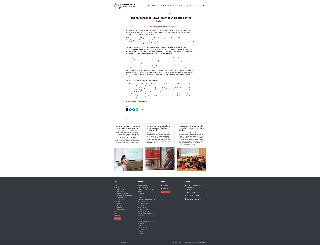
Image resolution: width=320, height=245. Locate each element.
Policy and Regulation (144, 203)
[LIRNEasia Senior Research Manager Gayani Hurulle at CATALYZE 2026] (128, 159)
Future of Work (142, 201)
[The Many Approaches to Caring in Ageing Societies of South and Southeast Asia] (160, 158)
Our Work (163, 5)
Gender (140, 217)
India (161, 38)
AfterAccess (141, 229)
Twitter (166, 185)
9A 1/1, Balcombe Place (194, 187)
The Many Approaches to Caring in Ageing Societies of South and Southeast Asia (158, 128)
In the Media (120, 199)
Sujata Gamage (154, 26)
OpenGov (140, 197)
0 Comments (172, 26)
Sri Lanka (173, 38)
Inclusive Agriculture (143, 185)
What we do (120, 189)
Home (148, 5)
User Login (117, 218)
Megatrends (141, 193)
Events (119, 205)
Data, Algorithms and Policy (145, 189)
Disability (140, 225)
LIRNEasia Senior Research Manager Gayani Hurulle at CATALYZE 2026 (128, 127)
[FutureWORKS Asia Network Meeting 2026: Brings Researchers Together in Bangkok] (191, 159)
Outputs (119, 207)
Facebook (166, 188)
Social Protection (142, 207)
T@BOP (140, 219)
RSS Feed (166, 192)
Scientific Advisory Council (124, 195)
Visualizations (121, 209)
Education (140, 191)
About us (154, 5)
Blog (169, 5)
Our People (120, 191)
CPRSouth (140, 231)
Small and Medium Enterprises (146, 199)
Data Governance (143, 227)
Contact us (181, 5)
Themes (119, 203)
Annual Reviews (121, 197)
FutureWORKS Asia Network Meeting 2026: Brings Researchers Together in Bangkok (191, 128)
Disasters (140, 233)
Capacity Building (143, 187)
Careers (174, 5)
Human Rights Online (144, 209)
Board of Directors (122, 193)
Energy (140, 195)
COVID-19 (141, 205)
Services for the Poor (143, 211)
